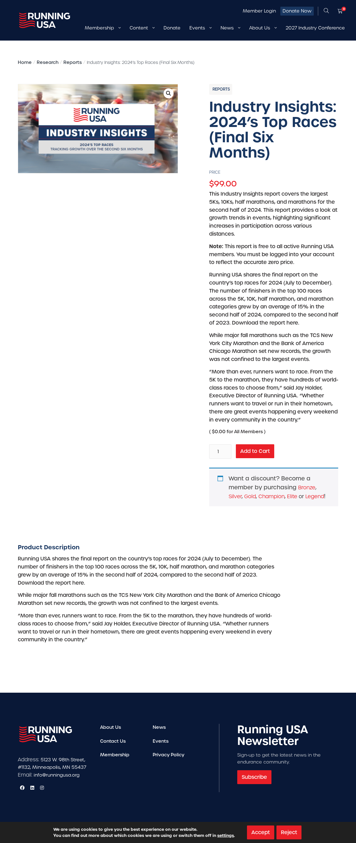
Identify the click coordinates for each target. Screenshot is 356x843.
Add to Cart (255, 451)
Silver (235, 496)
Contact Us (113, 741)
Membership (114, 755)
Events (161, 741)
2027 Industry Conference (315, 28)
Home (25, 62)
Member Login (259, 11)
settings (225, 835)
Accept (260, 832)
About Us (110, 727)
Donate (172, 28)
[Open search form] (326, 11)
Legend (314, 496)
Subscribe (254, 777)
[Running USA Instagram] (42, 787)
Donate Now (297, 11)
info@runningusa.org (57, 775)
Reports (72, 62)
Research (47, 62)
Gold (250, 496)
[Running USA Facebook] (22, 787)
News (159, 727)
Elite (292, 496)
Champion (271, 496)
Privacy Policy (168, 755)
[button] (169, 93)
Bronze (306, 487)
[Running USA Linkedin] (32, 787)
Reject (289, 832)
